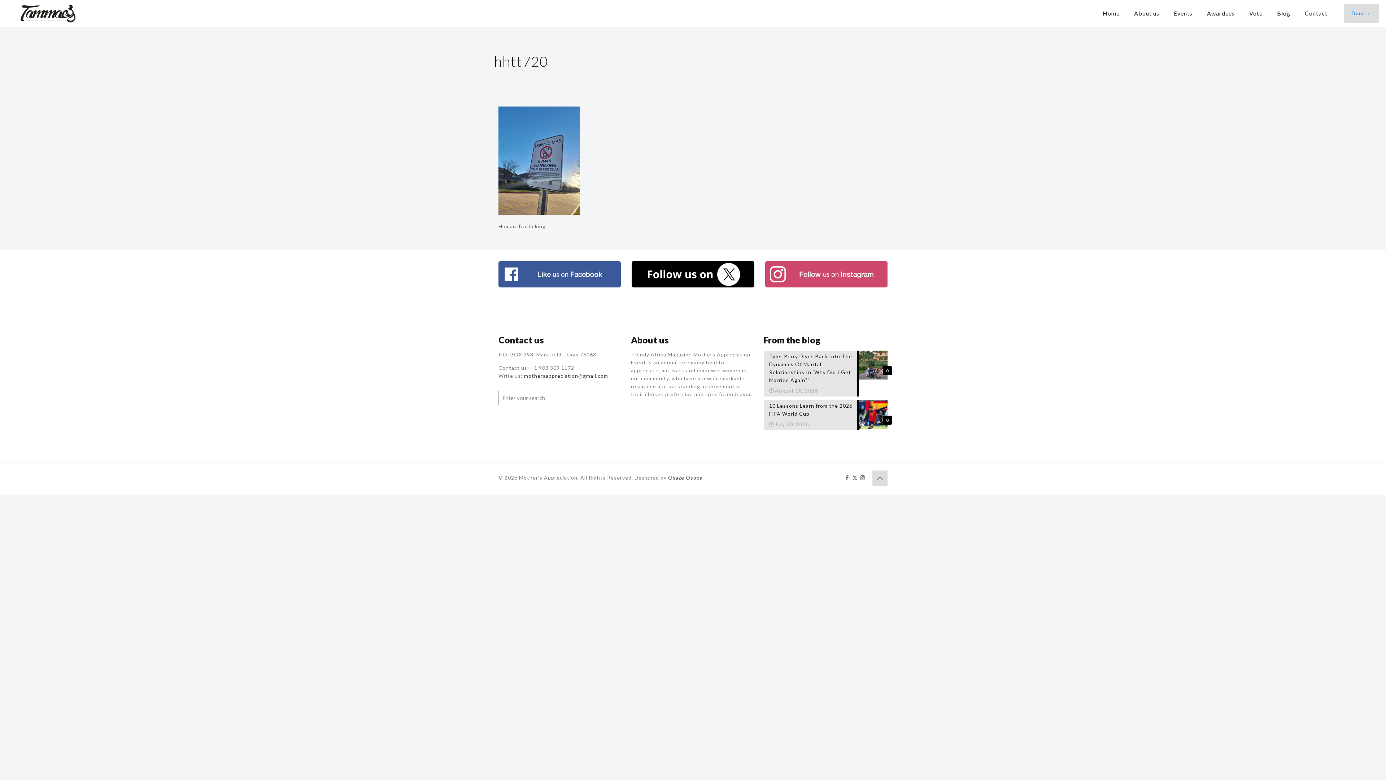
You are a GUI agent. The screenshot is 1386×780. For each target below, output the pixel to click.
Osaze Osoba (685, 477)
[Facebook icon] (847, 477)
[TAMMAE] (48, 13)
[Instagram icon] (862, 477)
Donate (1361, 13)
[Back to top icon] (880, 478)
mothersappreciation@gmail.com (566, 376)
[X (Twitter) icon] (855, 477)
